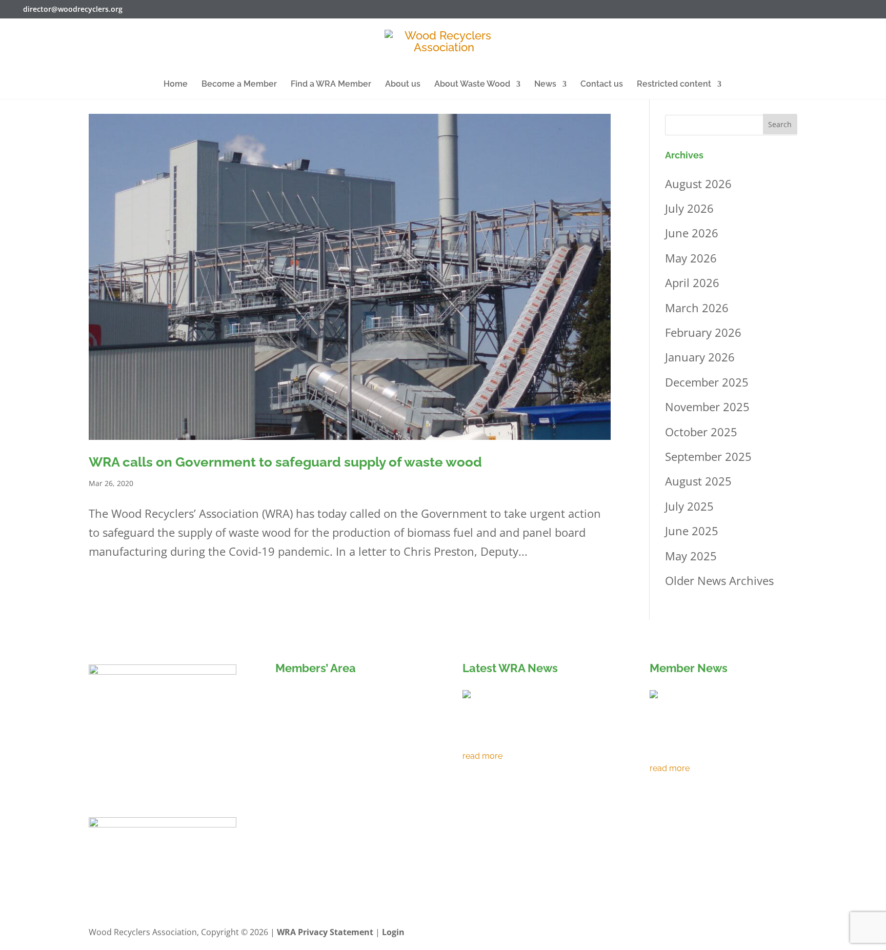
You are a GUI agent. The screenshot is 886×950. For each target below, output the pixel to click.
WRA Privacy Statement (325, 932)
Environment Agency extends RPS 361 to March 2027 (527, 735)
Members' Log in (322, 697)
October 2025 (701, 431)
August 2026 (698, 183)
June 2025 (691, 530)
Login (393, 932)
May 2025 (691, 555)
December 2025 (707, 382)
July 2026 (689, 208)
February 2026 (703, 332)
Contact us (601, 84)
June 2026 (691, 232)
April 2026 (692, 282)
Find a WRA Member (331, 84)
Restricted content (674, 84)
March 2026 (697, 307)
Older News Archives (719, 580)
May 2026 (691, 258)
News (545, 84)
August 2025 (698, 481)
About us (402, 84)
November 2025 (707, 406)
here (336, 768)
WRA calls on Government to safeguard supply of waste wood (285, 462)
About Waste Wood (472, 84)
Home (176, 84)
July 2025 (689, 506)
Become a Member (239, 84)
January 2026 (700, 357)
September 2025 (708, 456)
